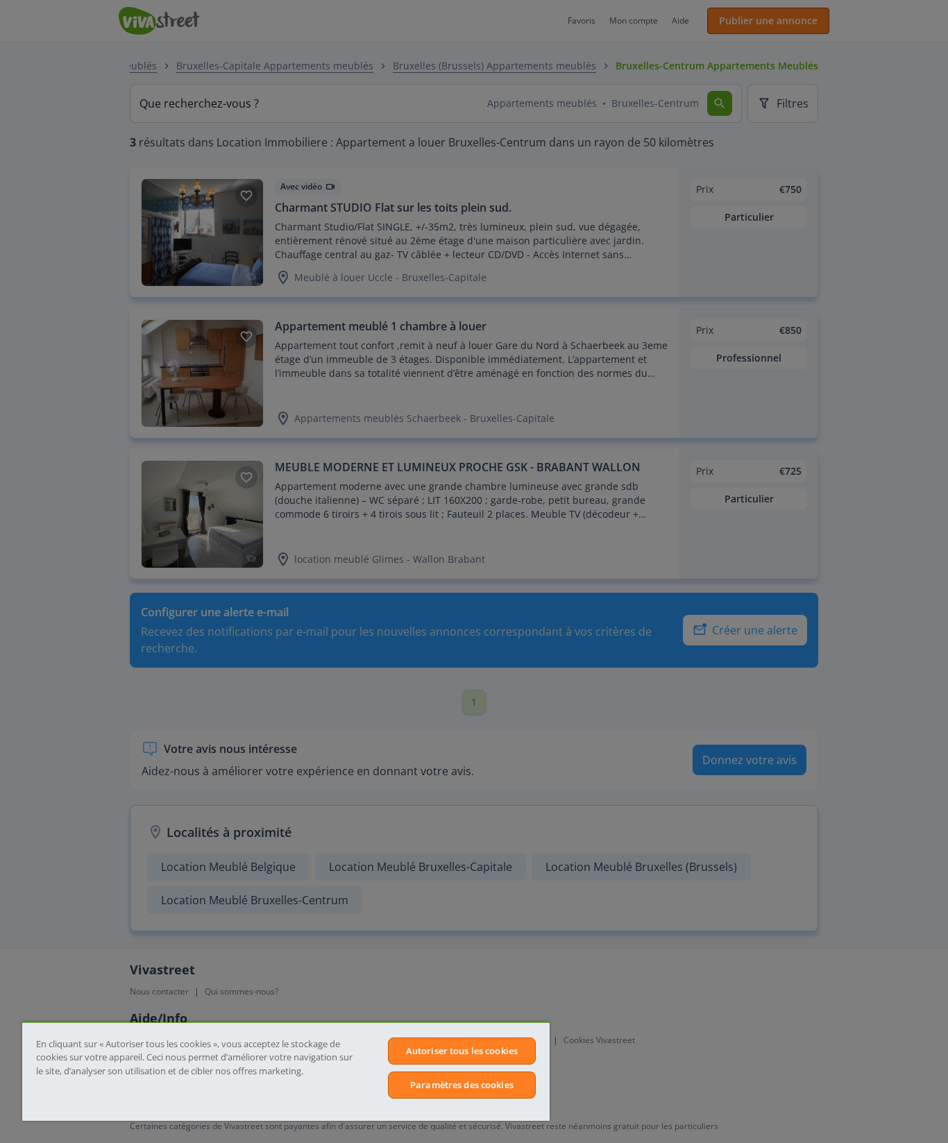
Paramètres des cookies (462, 1084)
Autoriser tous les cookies (462, 1050)
